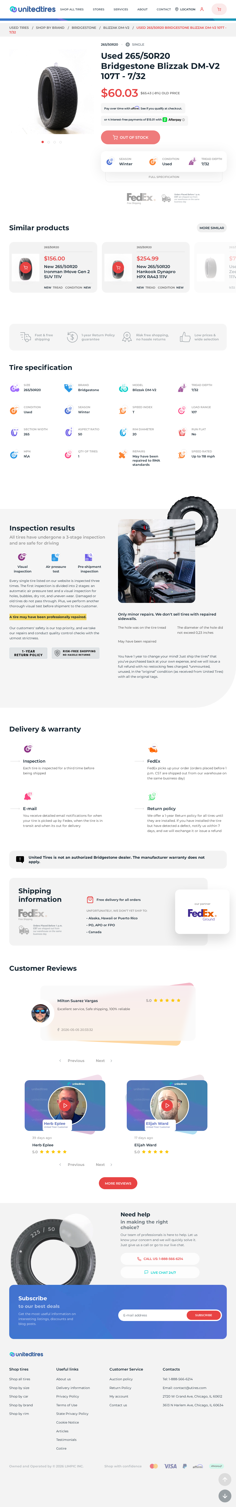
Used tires (19, 28)
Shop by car (18, 1396)
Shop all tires (19, 1379)
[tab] (42, 142)
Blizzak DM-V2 (116, 28)
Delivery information (73, 1388)
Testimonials (66, 1440)
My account (118, 1396)
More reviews (118, 1183)
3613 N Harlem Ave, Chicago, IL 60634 (193, 1405)
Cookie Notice (67, 1422)
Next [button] (101, 1061)
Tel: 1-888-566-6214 (178, 1379)
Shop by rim (19, 1414)
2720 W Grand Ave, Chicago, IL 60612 (192, 1396)
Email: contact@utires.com (184, 1388)
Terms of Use (66, 1405)
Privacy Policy (67, 1396)
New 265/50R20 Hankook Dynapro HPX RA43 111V (156, 271)
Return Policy (120, 1388)
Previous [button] (75, 1061)
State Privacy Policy (72, 1414)
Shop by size (19, 1388)
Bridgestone (84, 28)
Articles (62, 1431)
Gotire (61, 1448)
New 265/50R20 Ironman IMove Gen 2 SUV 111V (67, 271)
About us (63, 1379)
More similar (212, 228)
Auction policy (121, 1379)
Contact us (118, 1405)
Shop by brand (50, 28)
